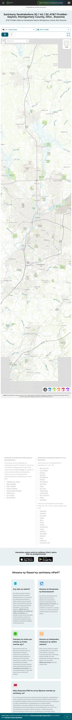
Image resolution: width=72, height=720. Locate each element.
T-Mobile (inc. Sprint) (13, 482)
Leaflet (4, 395)
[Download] (27, 559)
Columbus (43, 500)
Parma (42, 522)
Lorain (42, 529)
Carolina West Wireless (14, 491)
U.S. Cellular (10, 495)
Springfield (43, 534)
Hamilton (43, 531)
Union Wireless (11, 484)
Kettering (43, 536)
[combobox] (18, 30)
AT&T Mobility (11, 486)
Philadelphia (44, 477)
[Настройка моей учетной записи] (68, 3)
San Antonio (44, 482)
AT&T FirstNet (19, 470)
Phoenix (42, 479)
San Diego (43, 484)
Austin (42, 497)
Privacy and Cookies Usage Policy (40, 715)
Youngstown (44, 527)
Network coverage (4, 35)
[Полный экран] (68, 35)
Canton (42, 525)
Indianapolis (44, 491)
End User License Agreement (13, 717)
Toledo (42, 518)
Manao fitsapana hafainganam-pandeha (51, 3)
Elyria (41, 538)
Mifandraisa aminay (45, 662)
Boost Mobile (10, 497)
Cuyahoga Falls (45, 543)
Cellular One (10, 493)
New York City (44, 468)
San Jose (43, 488)
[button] (3, 40)
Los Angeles (44, 470)
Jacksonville (44, 493)
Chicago (42, 473)
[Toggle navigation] (3, 3)
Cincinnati (43, 516)
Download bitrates (11, 35)
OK (67, 716)
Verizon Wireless (11, 488)
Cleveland (43, 513)
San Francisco (44, 495)
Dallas (42, 486)
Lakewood (43, 540)
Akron (42, 520)
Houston (42, 475)
